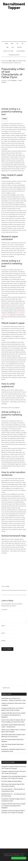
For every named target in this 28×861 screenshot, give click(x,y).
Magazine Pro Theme (18, 854)
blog (8, 586)
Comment (4, 609)
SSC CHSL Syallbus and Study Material (11, 781)
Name (3, 625)
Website (3, 640)
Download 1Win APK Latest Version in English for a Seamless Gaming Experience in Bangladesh (13, 715)
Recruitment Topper (14, 6)
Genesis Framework (9, 855)
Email (3, 633)
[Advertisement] (14, 25)
